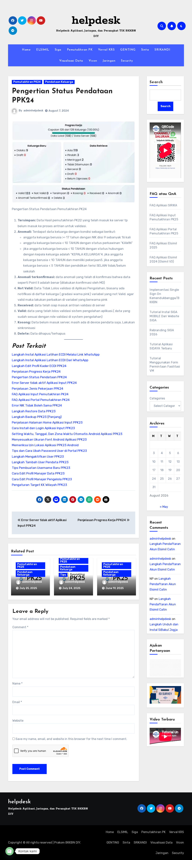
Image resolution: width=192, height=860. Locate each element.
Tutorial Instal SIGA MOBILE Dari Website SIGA (164, 316)
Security (127, 60)
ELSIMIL (42, 49)
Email (17, 702)
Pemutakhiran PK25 (27, 565)
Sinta (145, 49)
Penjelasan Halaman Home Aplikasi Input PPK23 (47, 422)
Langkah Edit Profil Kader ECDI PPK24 (39, 366)
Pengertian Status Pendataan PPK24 (39, 377)
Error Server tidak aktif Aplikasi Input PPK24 (44, 383)
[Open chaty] (9, 851)
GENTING (128, 49)
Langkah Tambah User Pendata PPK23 (40, 462)
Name (17, 683)
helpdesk (96, 20)
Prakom (59, 842)
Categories (157, 398)
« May (164, 507)
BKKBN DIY (72, 842)
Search (156, 82)
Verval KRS (106, 49)
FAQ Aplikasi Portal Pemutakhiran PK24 (41, 400)
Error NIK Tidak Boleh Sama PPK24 (37, 405)
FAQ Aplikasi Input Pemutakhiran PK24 (40, 394)
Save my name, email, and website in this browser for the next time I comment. (71, 739)
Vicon (93, 60)
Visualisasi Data (71, 60)
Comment (20, 627)
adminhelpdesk (33, 110)
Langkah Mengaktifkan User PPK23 (38, 456)
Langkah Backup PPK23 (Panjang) (37, 417)
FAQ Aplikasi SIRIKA (163, 205)
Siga (58, 49)
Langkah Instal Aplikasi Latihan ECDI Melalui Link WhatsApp (56, 354)
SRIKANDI (162, 49)
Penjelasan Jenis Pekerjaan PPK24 (37, 388)
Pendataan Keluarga (59, 82)
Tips (63, 574)
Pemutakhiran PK (80, 49)
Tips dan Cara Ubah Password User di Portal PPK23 (49, 451)
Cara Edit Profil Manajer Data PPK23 (38, 473)
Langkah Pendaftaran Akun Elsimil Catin (163, 584)
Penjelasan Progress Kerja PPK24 (36, 371)
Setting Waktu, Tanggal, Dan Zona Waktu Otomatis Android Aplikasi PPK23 (67, 434)
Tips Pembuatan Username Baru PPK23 (41, 468)
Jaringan (109, 60)
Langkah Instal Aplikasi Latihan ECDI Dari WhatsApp (50, 360)
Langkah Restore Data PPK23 (34, 411)
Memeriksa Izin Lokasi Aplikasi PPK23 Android (45, 445)
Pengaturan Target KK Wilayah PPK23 (39, 485)
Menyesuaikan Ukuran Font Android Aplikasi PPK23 (49, 439)
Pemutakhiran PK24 (27, 82)
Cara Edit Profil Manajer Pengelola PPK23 (42, 479)
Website (17, 720)
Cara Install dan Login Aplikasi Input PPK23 (43, 428)
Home (26, 49)
